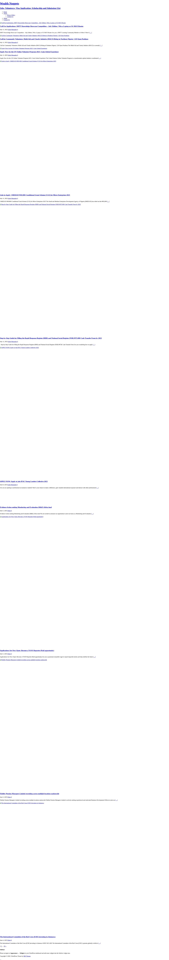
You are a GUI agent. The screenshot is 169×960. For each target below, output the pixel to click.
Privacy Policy (11, 15)
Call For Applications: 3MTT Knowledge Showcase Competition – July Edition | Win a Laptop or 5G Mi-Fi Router (41, 26)
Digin (9, 510)
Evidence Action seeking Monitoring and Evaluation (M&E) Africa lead (26, 507)
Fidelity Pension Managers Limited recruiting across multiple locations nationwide (29, 794)
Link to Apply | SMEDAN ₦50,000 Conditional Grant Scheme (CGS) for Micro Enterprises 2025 (35, 195)
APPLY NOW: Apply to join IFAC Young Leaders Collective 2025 (24, 481)
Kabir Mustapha (12, 29)
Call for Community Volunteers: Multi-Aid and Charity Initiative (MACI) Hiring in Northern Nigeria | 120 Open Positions (44, 39)
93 (4, 946)
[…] (91, 32)
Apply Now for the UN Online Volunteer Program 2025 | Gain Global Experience (29, 52)
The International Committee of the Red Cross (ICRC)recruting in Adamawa (27, 937)
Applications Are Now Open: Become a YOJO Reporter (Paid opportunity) (27, 650)
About (5, 13)
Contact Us (10, 16)
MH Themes (27, 956)
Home (5, 12)
